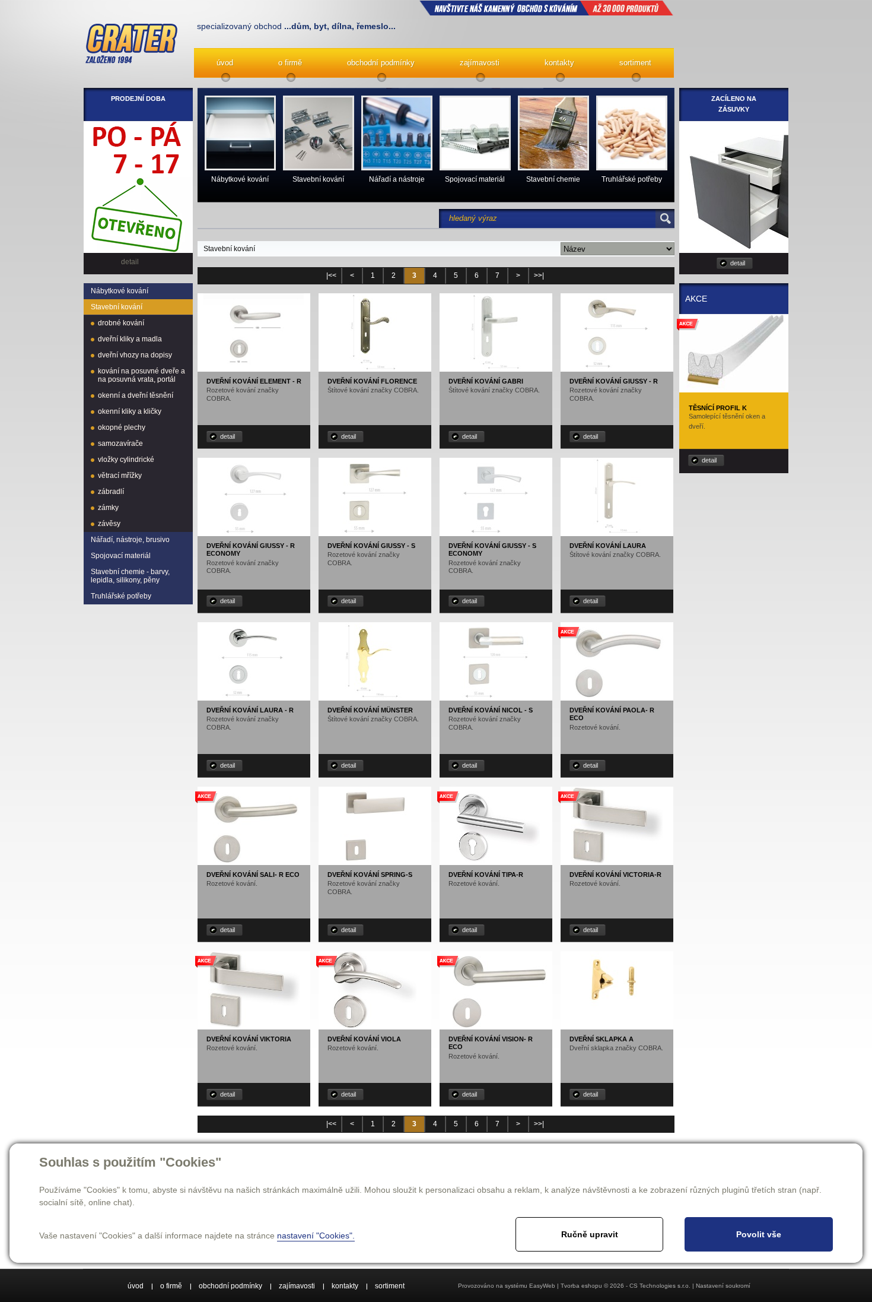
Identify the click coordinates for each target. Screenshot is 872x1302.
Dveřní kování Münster (370, 710)
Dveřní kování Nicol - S (490, 710)
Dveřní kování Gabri (485, 381)
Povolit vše (758, 1234)
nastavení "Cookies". (316, 1235)
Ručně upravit (589, 1234)
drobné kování (121, 323)
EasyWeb (542, 1285)
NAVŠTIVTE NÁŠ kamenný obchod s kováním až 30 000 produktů (546, 7)
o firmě (290, 62)
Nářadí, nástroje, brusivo (130, 540)
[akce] (616, 698)
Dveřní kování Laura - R (250, 710)
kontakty (559, 62)
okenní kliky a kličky (129, 411)
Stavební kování (116, 307)
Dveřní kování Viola (364, 1039)
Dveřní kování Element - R (253, 381)
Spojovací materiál (121, 556)
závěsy (109, 523)
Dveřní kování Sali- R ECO (253, 874)
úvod (225, 62)
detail (227, 436)
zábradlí (111, 491)
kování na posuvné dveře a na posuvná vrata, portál (141, 375)
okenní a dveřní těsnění (135, 395)
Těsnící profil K (718, 407)
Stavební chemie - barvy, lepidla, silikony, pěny (130, 576)
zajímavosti (479, 62)
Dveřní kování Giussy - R (613, 381)
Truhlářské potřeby (121, 596)
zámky (108, 507)
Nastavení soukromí (723, 1285)
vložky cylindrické (126, 459)
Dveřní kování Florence (372, 381)
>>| (539, 275)
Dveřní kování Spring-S (369, 874)
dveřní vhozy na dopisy (135, 355)
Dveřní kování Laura (607, 545)
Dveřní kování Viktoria (248, 1039)
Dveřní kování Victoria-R (615, 874)
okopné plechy (121, 427)
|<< (331, 275)
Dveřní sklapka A (601, 1039)
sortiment (635, 62)
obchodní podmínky (381, 62)
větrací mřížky (120, 475)
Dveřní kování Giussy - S (371, 545)
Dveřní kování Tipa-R (485, 874)
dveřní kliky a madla (130, 339)
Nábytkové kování (119, 291)
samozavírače (120, 443)
